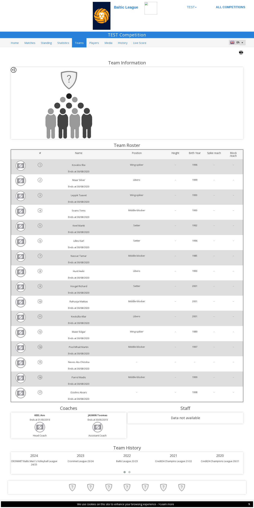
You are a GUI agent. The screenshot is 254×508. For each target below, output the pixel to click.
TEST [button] (191, 7)
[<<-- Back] (13, 70)
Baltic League (126, 7)
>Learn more (166, 504)
